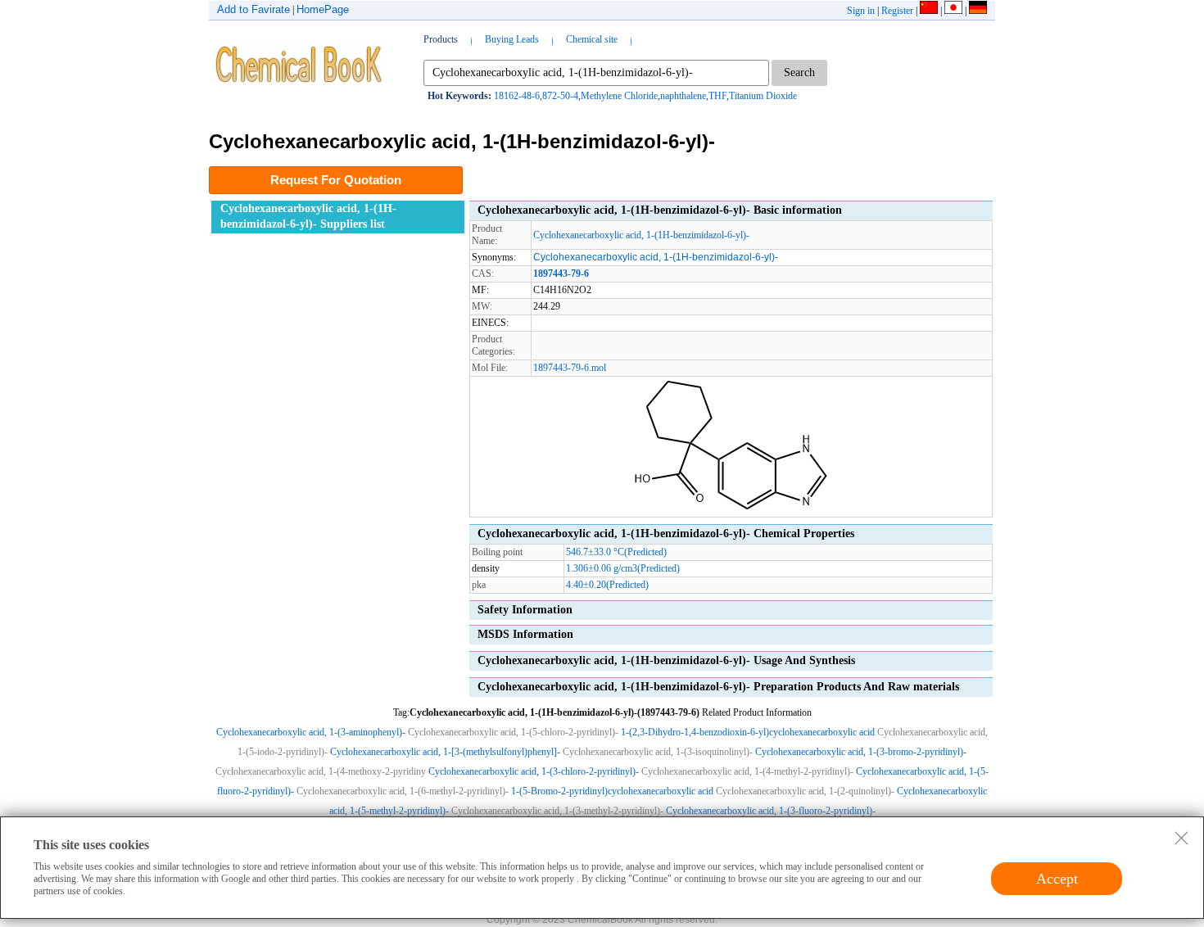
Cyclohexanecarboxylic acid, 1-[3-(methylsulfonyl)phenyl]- (445, 751)
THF (717, 96)
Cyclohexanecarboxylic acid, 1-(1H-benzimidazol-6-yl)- (641, 235)
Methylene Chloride (619, 96)
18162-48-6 (517, 96)
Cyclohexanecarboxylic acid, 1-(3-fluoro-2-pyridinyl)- (771, 810)
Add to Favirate (253, 9)
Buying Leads (512, 39)
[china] (929, 10)
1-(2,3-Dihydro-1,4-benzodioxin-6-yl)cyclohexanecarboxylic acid (748, 732)
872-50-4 (560, 96)
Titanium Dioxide (763, 96)
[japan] (953, 10)
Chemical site (592, 39)
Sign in (861, 10)
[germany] (978, 10)
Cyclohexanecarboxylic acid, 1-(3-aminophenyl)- (310, 732)
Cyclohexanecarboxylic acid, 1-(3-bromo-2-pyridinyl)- (860, 751)
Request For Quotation (335, 180)
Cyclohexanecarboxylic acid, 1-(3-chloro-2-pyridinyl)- (533, 771)
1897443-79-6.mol (569, 367)
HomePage (322, 9)
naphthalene (683, 96)
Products (440, 39)
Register (897, 10)
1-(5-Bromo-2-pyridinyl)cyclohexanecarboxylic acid (612, 791)
